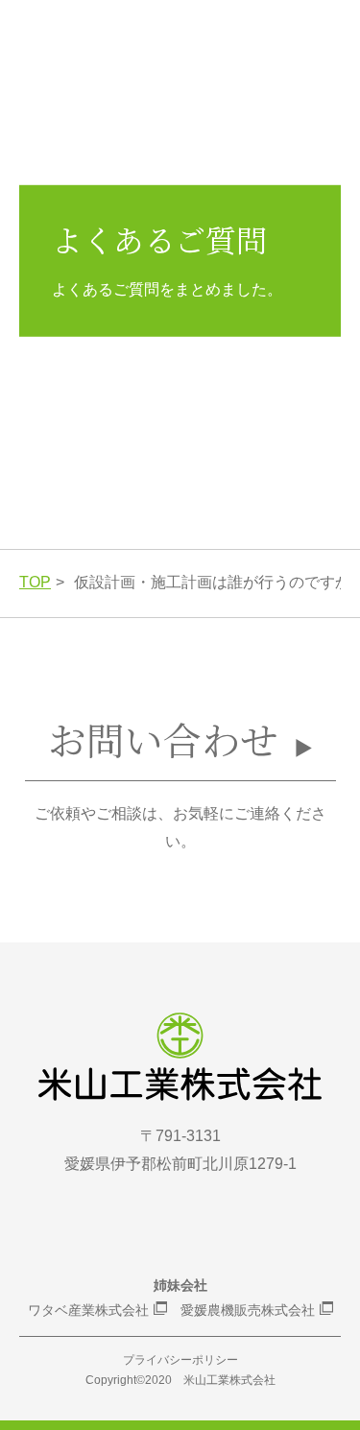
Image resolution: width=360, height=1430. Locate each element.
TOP (35, 582)
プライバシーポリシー (180, 1360)
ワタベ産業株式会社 (88, 1310)
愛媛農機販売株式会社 (247, 1310)
